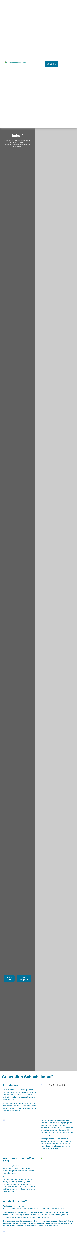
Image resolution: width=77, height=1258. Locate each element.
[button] (36, 64)
